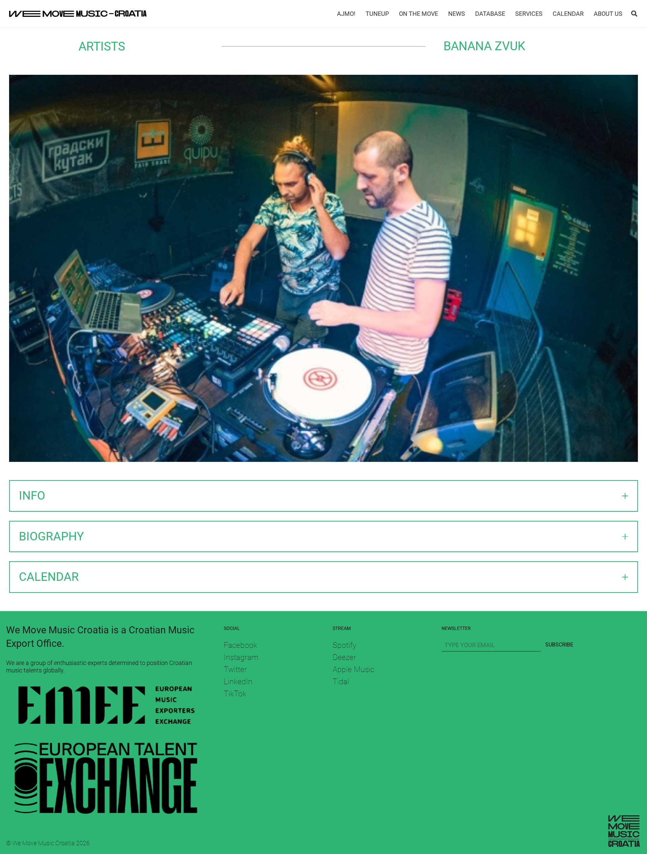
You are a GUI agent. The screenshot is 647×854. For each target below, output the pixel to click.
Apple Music (353, 669)
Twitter (235, 669)
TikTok (235, 693)
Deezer (344, 657)
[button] (634, 13)
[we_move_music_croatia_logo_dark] (78, 13)
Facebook (240, 645)
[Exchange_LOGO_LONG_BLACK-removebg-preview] (106, 774)
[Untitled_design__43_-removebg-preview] (106, 707)
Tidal (341, 681)
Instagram (241, 657)
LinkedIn (238, 681)
